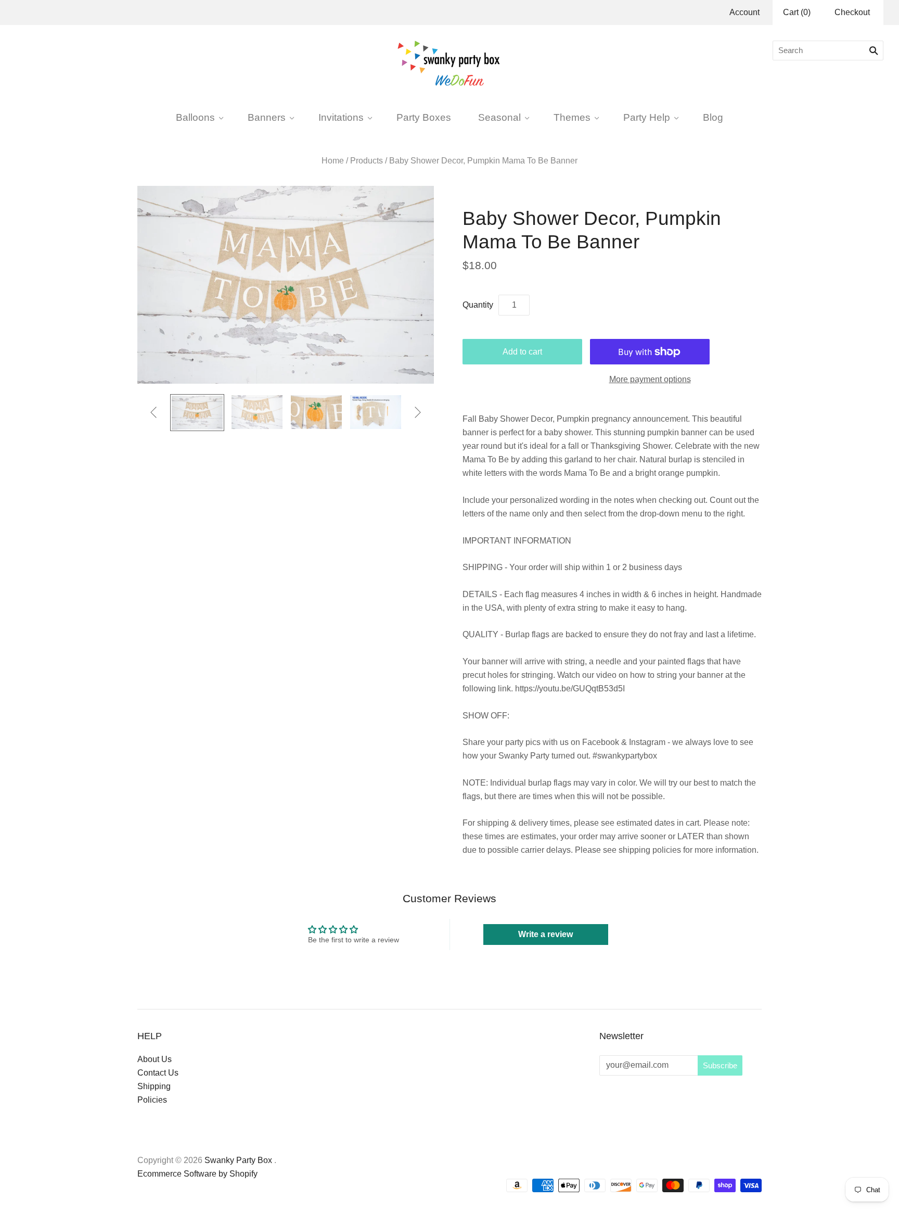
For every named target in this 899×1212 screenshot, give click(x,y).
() (797, 12)
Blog (713, 117)
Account (744, 12)
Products (366, 160)
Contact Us (157, 1072)
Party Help (646, 117)
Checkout (852, 12)
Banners (267, 117)
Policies (152, 1099)
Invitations (341, 117)
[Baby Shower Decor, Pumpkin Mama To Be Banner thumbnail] (197, 412)
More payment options (650, 379)
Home (333, 160)
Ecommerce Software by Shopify (197, 1173)
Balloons (195, 117)
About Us (154, 1059)
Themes (572, 117)
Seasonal (499, 117)
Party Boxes (423, 117)
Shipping (154, 1086)
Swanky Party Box (238, 1160)
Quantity (478, 304)
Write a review (545, 934)
